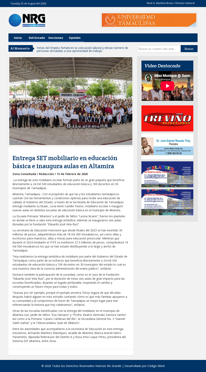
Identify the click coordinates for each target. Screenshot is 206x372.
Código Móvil (156, 366)
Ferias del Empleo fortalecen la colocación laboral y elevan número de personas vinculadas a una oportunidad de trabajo (82, 49)
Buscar (189, 49)
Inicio (18, 38)
